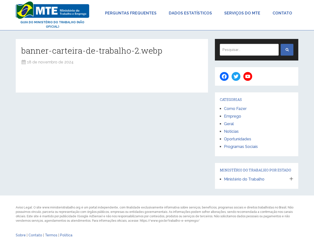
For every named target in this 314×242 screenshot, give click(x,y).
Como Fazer (235, 108)
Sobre (21, 235)
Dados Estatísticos (190, 13)
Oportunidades (237, 139)
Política (66, 235)
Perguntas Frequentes (131, 13)
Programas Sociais (241, 146)
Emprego (232, 116)
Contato (282, 13)
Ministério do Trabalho (244, 179)
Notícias (231, 131)
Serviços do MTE (242, 13)
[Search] (287, 50)
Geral (229, 123)
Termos (51, 235)
